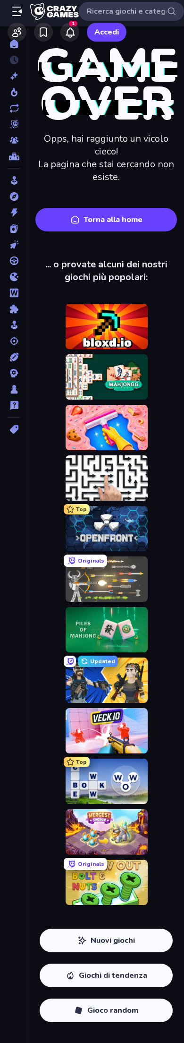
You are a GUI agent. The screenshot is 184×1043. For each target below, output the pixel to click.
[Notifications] (69, 32)
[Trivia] (14, 405)
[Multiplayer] (14, 140)
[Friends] (17, 32)
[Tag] (14, 429)
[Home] (14, 44)
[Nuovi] (14, 76)
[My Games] (43, 32)
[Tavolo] (14, 389)
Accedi (106, 32)
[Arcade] (14, 180)
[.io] (14, 277)
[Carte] (14, 229)
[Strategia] (14, 373)
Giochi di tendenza (113, 975)
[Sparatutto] (14, 341)
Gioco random (112, 1010)
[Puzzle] (14, 309)
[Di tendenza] (14, 92)
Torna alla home (113, 219)
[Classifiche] (14, 156)
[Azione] (14, 213)
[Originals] (14, 124)
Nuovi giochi (113, 940)
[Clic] (14, 245)
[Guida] (14, 261)
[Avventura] (14, 196)
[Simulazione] (14, 325)
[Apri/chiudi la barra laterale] (17, 11)
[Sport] (14, 357)
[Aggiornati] (14, 108)
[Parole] (14, 293)
